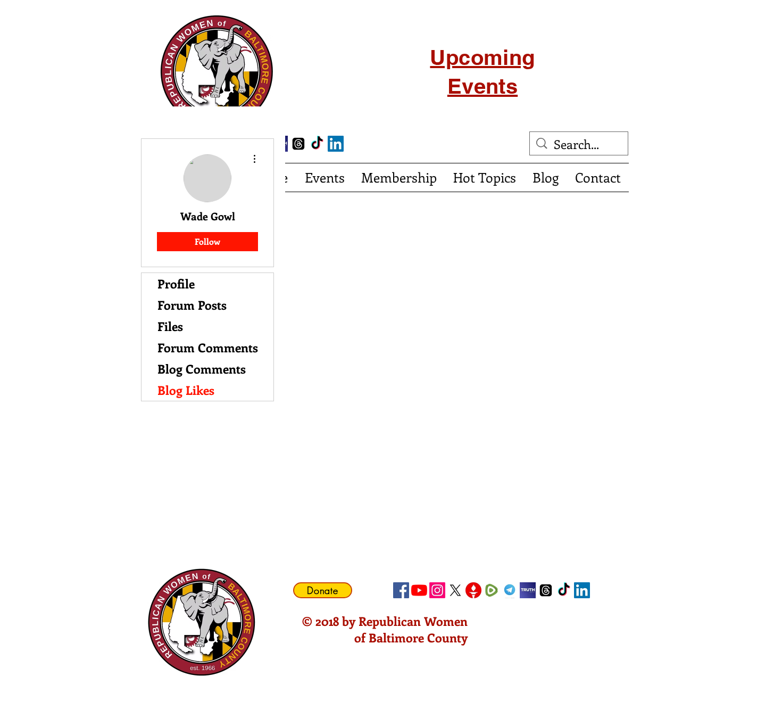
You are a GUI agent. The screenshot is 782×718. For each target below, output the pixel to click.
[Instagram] (437, 590)
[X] (455, 590)
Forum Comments (207, 347)
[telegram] (510, 590)
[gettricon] (473, 590)
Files (170, 326)
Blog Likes (185, 390)
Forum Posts (192, 304)
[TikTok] (317, 144)
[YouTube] (419, 590)
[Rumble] (492, 590)
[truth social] (528, 590)
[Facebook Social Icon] (401, 590)
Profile (176, 283)
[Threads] (298, 144)
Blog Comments (201, 368)
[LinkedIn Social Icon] (336, 144)
